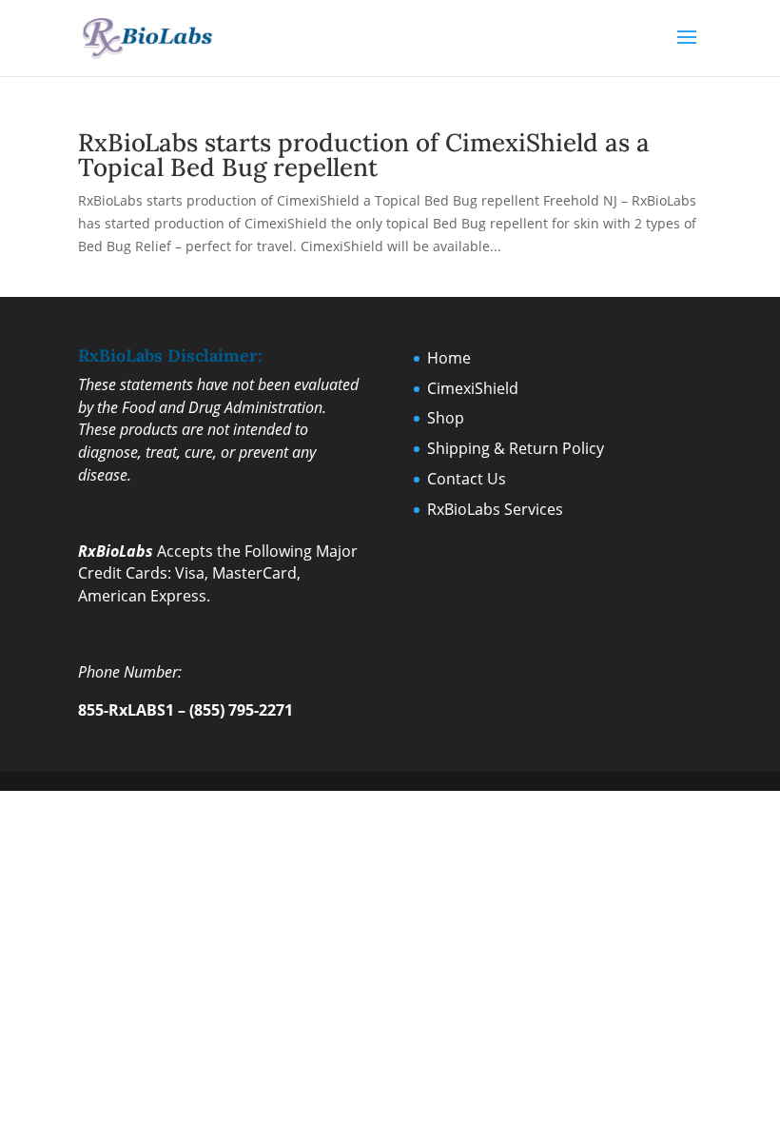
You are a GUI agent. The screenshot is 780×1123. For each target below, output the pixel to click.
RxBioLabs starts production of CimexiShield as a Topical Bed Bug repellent (364, 155)
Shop (445, 417)
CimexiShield (472, 388)
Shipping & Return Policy (515, 448)
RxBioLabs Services (495, 509)
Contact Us (466, 478)
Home (449, 357)
